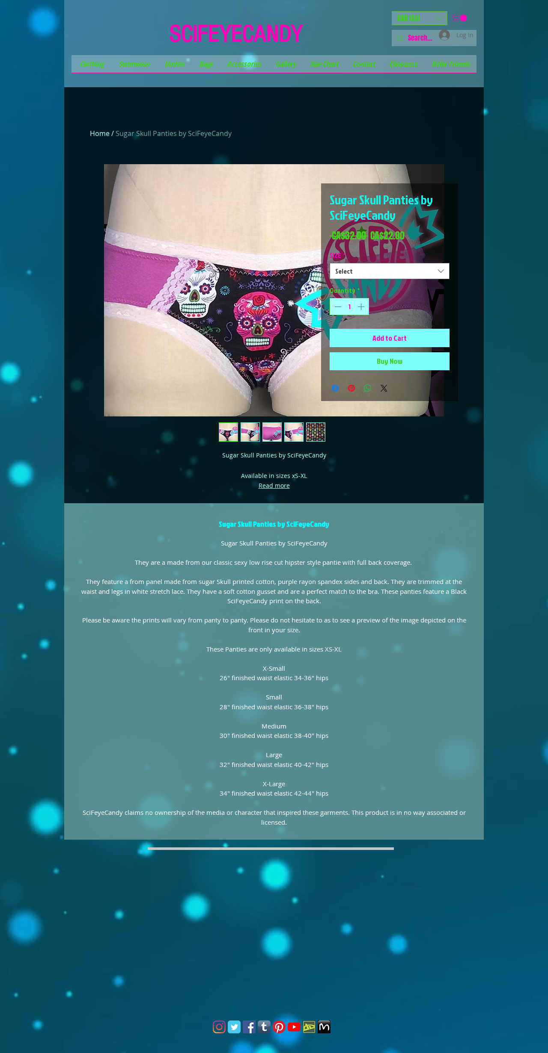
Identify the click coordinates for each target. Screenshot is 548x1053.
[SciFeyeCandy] (309, 1027)
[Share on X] (384, 388)
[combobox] (390, 271)
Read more (274, 485)
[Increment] (362, 306)
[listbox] (419, 18)
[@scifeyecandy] (219, 1027)
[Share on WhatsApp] (368, 388)
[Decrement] (337, 306)
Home (100, 133)
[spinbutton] (349, 306)
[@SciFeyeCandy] (249, 1027)
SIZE (337, 255)
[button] (419, 18)
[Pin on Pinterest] (351, 388)
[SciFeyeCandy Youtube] (294, 1027)
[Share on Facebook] (335, 388)
